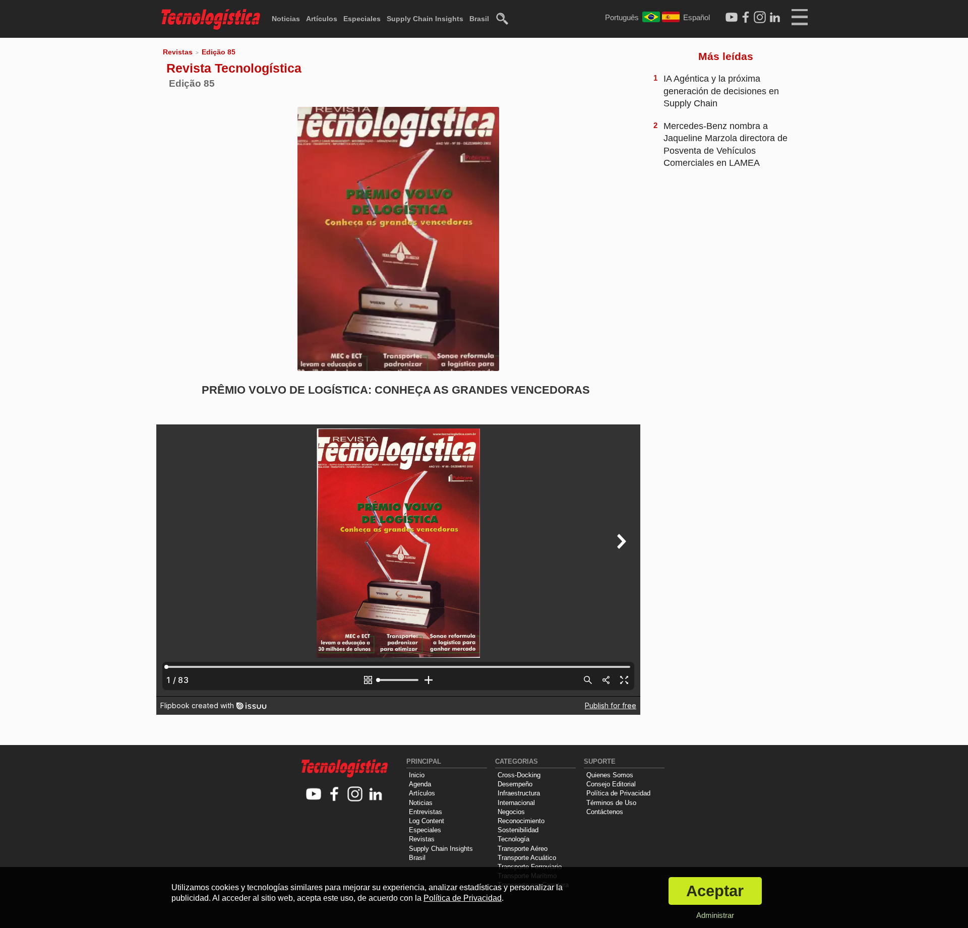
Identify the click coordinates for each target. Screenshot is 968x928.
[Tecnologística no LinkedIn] (376, 794)
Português (622, 17)
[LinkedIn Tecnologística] (775, 17)
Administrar (715, 915)
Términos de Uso (611, 803)
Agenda (420, 784)
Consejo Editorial (611, 784)
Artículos (321, 19)
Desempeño (515, 784)
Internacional (516, 803)
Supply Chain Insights (425, 19)
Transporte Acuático (527, 857)
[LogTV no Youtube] (314, 794)
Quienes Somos (609, 775)
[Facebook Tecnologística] (746, 17)
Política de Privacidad (618, 793)
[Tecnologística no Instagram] (355, 794)
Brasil (479, 19)
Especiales (362, 19)
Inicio (417, 775)
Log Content (426, 821)
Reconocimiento (521, 821)
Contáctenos (604, 812)
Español (696, 17)
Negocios (511, 812)
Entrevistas (425, 812)
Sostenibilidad (518, 830)
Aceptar (715, 891)
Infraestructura (519, 793)
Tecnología (513, 839)
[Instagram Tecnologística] (760, 17)
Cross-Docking (519, 775)
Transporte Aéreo (523, 848)
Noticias (286, 19)
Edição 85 (218, 52)
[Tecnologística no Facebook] (334, 794)
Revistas (178, 52)
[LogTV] (731, 17)
